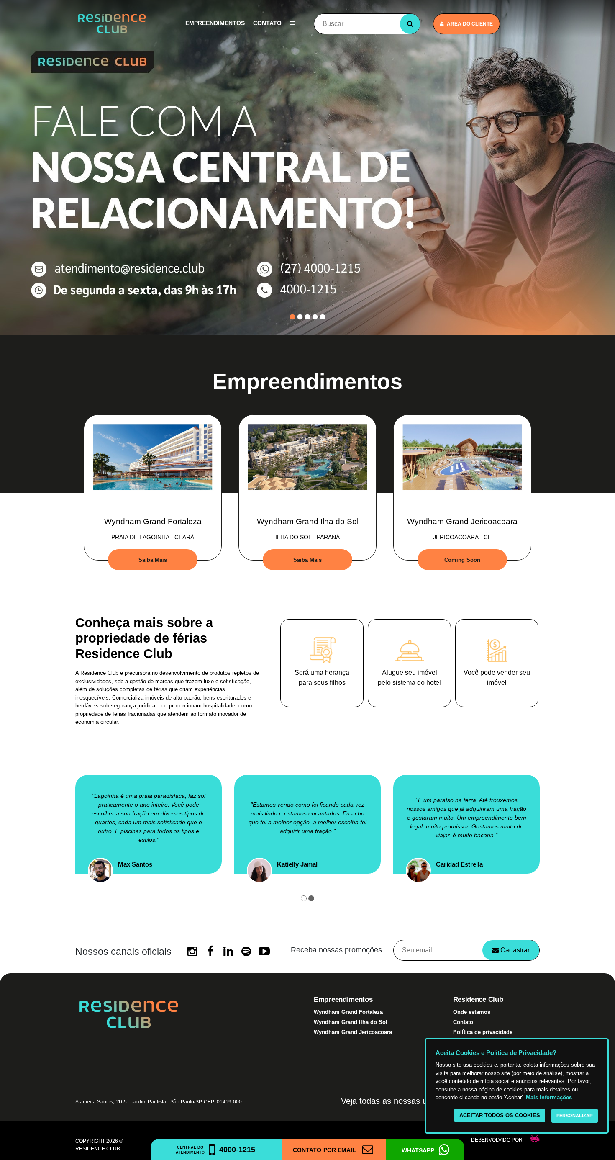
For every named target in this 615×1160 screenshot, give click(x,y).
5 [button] (322, 317)
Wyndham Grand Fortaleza (348, 1012)
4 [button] (315, 317)
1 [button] (292, 317)
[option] (307, 167)
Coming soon (462, 560)
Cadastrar (514, 950)
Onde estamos (471, 1012)
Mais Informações (549, 1097)
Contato (267, 23)
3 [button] (307, 317)
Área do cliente (470, 24)
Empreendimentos (215, 23)
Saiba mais (152, 560)
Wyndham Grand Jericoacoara (353, 1032)
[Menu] (292, 23)
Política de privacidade (482, 1032)
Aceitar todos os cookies (499, 1115)
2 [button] (300, 317)
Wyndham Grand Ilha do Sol (350, 1022)
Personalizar (574, 1115)
